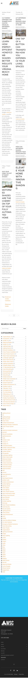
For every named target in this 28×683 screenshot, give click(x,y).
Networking (6, 375)
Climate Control (6, 376)
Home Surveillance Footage (9, 520)
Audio (3, 543)
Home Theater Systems (8, 491)
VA (3, 415)
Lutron (4, 537)
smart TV (4, 476)
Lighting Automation (8, 363)
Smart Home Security (8, 359)
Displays (4, 558)
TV (3, 428)
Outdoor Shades (6, 451)
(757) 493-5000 (5, 637)
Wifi (3, 470)
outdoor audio (5, 480)
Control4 (4, 432)
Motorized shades (8, 305)
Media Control (5, 560)
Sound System (6, 497)
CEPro (3, 556)
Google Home (5, 570)
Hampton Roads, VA (8, 365)
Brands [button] (2, 650)
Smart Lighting (6, 535)
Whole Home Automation (9, 378)
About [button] (2, 644)
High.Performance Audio (9, 399)
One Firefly (11, 674)
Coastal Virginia (7, 382)
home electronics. (6, 474)
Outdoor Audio (6, 386)
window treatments (7, 462)
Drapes (4, 541)
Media (3, 550)
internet (4, 472)
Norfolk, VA (6, 344)
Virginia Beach (6, 529)
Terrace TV (5, 441)
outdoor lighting (6, 484)
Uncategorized (6, 390)
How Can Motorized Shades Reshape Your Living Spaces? (21, 150)
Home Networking (7, 369)
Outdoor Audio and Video (8, 447)
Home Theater (6, 528)
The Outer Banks (7, 392)
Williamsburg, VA (7, 394)
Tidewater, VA (6, 388)
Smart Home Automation (9, 355)
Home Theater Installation (9, 352)
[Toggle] (26, 336)
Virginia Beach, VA (7, 336)
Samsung (4, 503)
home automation (6, 461)
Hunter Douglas (6, 566)
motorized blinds (6, 468)
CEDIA (4, 554)
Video (3, 545)
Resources (3, 657)
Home (2, 642)
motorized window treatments (8, 298)
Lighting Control (7, 348)
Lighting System (6, 510)
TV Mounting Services (8, 367)
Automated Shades (7, 445)
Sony (3, 547)
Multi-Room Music (7, 380)
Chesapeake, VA (7, 338)
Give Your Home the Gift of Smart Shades (7, 174)
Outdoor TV (5, 443)
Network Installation (8, 350)
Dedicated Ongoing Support (7, 655)
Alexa (3, 552)
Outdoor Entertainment (8, 384)
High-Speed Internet (7, 478)
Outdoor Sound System (8, 398)
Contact (3, 659)
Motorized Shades (6, 30)
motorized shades (6, 466)
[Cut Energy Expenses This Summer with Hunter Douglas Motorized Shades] (7, 36)
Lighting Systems (6, 436)
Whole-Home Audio (8, 361)
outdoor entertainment (8, 482)
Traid (3, 438)
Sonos (3, 549)
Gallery (3, 653)
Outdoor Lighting (6, 501)
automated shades (7, 464)
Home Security (6, 506)
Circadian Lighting (7, 449)
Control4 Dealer (7, 373)
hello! (3, 572)
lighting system (6, 418)
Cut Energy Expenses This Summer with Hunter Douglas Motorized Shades (7, 23)
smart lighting (5, 489)
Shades (4, 539)
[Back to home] (14, 3)
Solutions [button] (3, 648)
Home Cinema (5, 512)
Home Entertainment (7, 514)
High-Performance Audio (8, 493)
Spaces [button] (2, 646)
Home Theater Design (8, 403)
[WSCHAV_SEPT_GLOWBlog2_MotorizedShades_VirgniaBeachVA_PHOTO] (21, 161)
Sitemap (15, 674)
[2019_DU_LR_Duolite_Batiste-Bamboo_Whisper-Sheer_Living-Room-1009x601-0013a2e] (7, 184)
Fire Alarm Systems (7, 522)
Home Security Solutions (9, 401)
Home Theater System (8, 354)
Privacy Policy (21, 674)
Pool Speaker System (8, 396)
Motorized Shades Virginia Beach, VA (11, 31)
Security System (6, 508)
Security (4, 562)
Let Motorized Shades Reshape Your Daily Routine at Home (21, 21)
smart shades (5, 487)
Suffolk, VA (5, 340)
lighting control (6, 485)
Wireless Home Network (8, 495)
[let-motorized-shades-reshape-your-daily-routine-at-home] (21, 32)
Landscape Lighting (8, 357)
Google (4, 533)
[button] (1, 3)
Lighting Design (7, 346)
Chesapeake (5, 453)
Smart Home (6, 405)
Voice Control (5, 499)
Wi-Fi (3, 516)
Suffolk (4, 518)
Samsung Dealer (7, 371)
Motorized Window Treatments (10, 424)
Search (24, 328)
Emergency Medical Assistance (10, 524)
